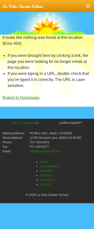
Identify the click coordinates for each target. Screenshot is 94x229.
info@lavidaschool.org (45, 151)
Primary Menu (88, 6)
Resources (47, 180)
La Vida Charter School (23, 6)
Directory (46, 175)
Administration (49, 166)
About (44, 162)
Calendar (46, 171)
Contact (45, 184)
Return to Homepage (21, 97)
